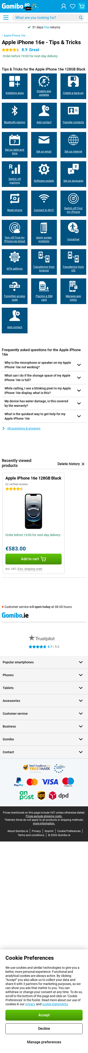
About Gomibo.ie (17, 831)
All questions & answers (23, 428)
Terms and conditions (31, 835)
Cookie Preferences (69, 831)
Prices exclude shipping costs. (44, 816)
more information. (44, 823)
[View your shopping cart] (81, 6)
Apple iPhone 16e (14, 35)
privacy (30, 1004)
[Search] (80, 17)
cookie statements (55, 1004)
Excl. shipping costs (30, 569)
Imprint (49, 831)
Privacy (36, 831)
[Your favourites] (72, 6)
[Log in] (63, 6)
